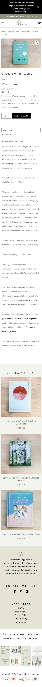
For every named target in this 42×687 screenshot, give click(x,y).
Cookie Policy (21, 618)
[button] (37, 42)
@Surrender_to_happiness (21, 638)
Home (3, 31)
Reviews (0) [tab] (7, 134)
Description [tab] (7, 130)
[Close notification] (38, 7)
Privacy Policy (21, 615)
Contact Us (21, 622)
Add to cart (21, 116)
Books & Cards (13, 31)
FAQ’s (21, 608)
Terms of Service (21, 611)
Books (23, 31)
